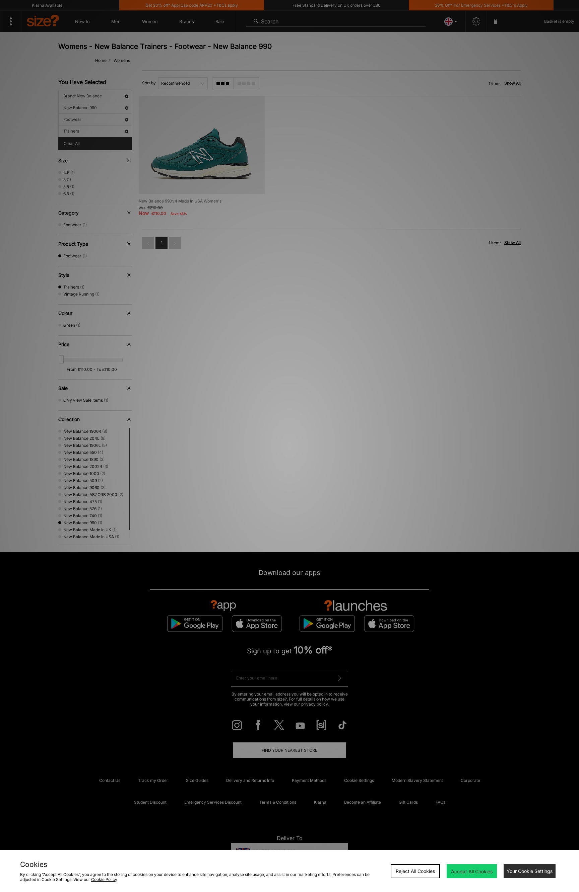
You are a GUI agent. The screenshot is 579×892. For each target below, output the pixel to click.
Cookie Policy (104, 879)
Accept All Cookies (472, 871)
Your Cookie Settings (530, 871)
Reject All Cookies (415, 871)
